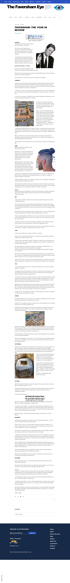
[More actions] (54, 24)
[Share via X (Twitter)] (17, 496)
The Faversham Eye (25, 7)
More (54, 17)
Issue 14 (16, 492)
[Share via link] (23, 496)
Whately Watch (39, 17)
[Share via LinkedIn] (20, 496)
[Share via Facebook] (15, 496)
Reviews (32, 17)
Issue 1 (45, 17)
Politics (16, 17)
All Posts (10, 17)
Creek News (27, 17)
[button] (16, 2)
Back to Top (1, 578)
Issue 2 (49, 17)
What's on (21, 17)
